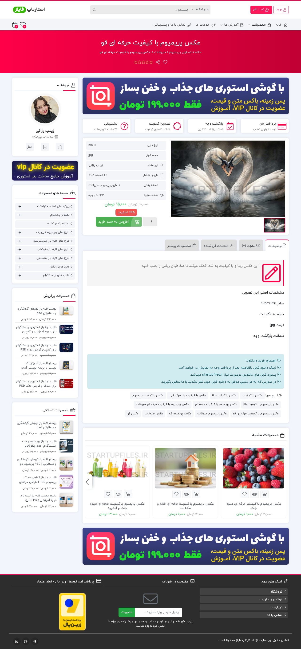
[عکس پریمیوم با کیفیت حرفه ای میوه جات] (253, 468)
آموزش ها (231, 25)
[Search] (95, 9)
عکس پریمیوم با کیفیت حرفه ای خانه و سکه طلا (185, 506)
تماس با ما (274, 615)
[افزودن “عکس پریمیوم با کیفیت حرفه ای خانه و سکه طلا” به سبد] (196, 494)
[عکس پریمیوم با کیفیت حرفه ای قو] (228, 179)
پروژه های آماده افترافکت (53, 206)
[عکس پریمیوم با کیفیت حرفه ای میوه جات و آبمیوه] (117, 468)
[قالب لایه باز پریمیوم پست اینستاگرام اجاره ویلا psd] (65, 445)
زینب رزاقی (95, 165)
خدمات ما (203, 25)
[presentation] (87, 482)
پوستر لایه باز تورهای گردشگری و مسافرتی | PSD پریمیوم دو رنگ (36, 462)
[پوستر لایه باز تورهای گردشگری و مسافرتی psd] (65, 310)
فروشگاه (276, 592)
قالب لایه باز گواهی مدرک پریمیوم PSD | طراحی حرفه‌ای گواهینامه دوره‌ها (37, 480)
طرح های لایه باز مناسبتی (52, 258)
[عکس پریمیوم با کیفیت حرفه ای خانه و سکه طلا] (185, 468)
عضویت (126, 612)
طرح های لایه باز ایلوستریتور (51, 241)
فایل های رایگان (59, 267)
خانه (278, 25)
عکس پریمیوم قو (180, 414)
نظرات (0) (248, 246)
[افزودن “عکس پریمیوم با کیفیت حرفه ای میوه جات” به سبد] (264, 494)
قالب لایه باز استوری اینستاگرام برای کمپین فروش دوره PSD (36, 347)
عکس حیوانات (154, 414)
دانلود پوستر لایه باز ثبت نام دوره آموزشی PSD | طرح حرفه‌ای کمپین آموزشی (38, 498)
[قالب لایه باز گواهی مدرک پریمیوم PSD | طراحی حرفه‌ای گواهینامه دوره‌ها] (65, 482)
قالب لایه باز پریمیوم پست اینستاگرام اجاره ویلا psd (39, 443)
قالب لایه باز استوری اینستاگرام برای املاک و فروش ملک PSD (36, 383)
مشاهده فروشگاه (43, 137)
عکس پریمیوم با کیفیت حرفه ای (216, 404)
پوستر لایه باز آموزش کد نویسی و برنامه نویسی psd (38, 365)
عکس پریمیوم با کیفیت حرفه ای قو (256, 414)
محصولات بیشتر (179, 246)
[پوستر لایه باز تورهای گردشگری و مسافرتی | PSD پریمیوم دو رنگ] (65, 463)
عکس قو (133, 414)
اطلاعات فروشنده (216, 246)
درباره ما (276, 607)
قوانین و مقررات (270, 599)
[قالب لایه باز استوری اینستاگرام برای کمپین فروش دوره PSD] (65, 347)
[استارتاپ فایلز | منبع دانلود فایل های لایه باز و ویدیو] (28, 10)
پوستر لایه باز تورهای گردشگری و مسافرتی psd (36, 311)
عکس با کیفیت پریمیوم (147, 395)
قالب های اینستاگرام (56, 275)
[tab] (276, 245)
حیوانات (160, 52)
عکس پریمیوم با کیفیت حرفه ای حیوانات (162, 404)
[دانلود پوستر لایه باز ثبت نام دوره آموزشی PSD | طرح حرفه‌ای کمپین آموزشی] (65, 500)
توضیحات (275, 246)
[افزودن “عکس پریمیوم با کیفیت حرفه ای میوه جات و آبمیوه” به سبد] (128, 494)
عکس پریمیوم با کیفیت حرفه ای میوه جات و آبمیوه (117, 506)
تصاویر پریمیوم (180, 52)
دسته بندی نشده (58, 223)
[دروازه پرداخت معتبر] (72, 611)
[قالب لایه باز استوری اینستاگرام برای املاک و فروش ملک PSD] (65, 383)
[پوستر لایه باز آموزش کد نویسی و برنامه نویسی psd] (65, 365)
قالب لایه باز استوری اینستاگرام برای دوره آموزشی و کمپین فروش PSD (36, 329)
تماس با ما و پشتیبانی (170, 25)
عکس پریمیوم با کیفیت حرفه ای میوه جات (253, 506)
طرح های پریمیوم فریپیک (52, 232)
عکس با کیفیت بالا (224, 395)
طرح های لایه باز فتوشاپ (53, 249)
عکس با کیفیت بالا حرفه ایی (188, 395)
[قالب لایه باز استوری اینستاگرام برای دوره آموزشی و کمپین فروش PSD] (65, 329)
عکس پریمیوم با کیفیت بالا (261, 404)
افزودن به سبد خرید (113, 221)
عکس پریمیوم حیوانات (212, 414)
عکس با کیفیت (252, 395)
